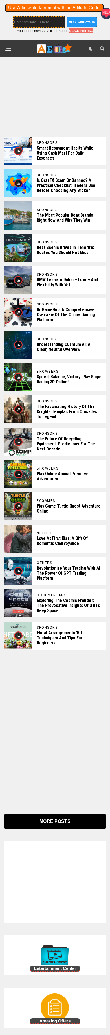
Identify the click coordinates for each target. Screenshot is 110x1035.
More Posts (55, 821)
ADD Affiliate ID (82, 22)
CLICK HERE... (81, 31)
